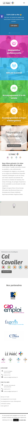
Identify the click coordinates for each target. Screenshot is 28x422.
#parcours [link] (19, 190)
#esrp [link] (17, 188)
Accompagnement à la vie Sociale (8, 399)
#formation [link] (5, 190)
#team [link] (12, 192)
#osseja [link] (21, 188)
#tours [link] (14, 188)
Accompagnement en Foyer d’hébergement (11, 401)
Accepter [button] (16, 420)
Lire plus (14, 25)
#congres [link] (9, 188)
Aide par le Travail (5, 397)
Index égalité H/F (5, 406)
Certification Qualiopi (5, 403)
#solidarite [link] (17, 192)
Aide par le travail (14, 73)
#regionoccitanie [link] (18, 194)
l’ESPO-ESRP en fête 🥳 (14, 15)
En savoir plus (22, 420)
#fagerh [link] (4, 188)
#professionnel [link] (13, 190)
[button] (2, 16)
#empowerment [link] (6, 192)
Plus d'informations (14, 145)
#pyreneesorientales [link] (7, 194)
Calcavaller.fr (7, 271)
